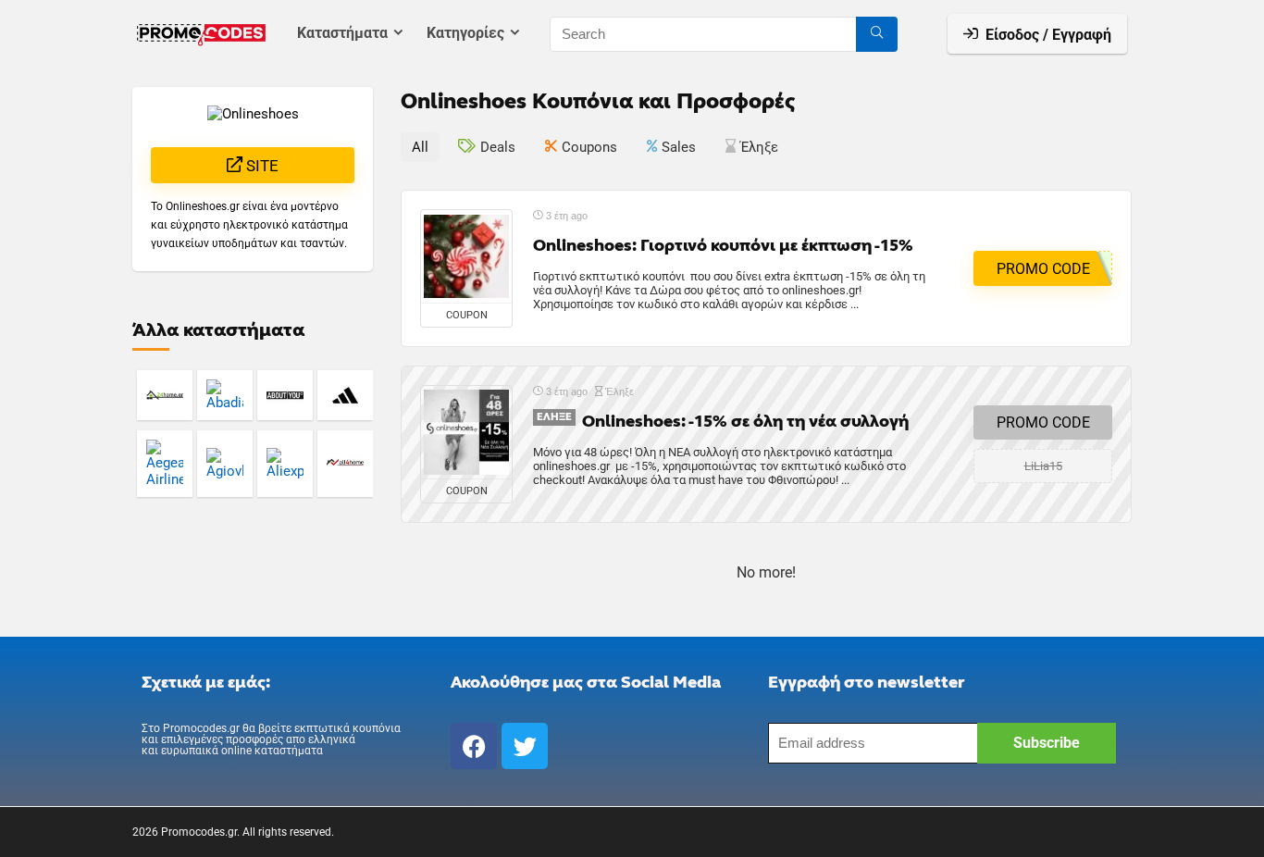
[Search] (877, 34)
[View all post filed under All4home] (345, 463)
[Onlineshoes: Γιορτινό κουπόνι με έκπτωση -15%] (466, 256)
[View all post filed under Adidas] (345, 394)
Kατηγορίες (465, 33)
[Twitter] (525, 746)
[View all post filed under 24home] (164, 394)
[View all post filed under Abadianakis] (225, 394)
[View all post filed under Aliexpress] (285, 463)
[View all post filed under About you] (285, 394)
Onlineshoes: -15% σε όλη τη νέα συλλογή (745, 421)
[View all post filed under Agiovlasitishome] (225, 463)
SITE (260, 165)
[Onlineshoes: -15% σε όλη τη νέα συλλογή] (466, 432)
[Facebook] (474, 746)
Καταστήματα (342, 33)
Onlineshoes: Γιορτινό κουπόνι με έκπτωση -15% (723, 245)
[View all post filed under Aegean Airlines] (164, 463)
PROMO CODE (1043, 422)
